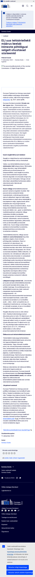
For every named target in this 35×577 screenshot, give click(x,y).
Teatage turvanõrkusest (9, 517)
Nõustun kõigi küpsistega (17, 567)
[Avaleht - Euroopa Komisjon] (5, 6)
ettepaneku (6, 100)
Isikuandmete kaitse (7, 528)
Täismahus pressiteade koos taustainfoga (16, 430)
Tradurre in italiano (11, 22)
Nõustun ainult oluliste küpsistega (20, 572)
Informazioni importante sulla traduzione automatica (15, 24)
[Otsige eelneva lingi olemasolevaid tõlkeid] (11, 100)
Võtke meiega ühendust (9, 514)
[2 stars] (5, 453)
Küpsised (4, 524)
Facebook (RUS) (10, 478)
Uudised (5, 36)
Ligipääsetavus (6, 490)
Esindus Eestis (6, 443)
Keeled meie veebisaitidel (9, 521)
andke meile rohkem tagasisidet (15, 458)
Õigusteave (5, 531)
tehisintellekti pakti (9, 418)
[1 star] (3, 453)
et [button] (23, 6)
